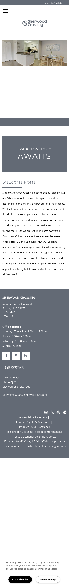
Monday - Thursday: (14, 331)
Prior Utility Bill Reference (34, 427)
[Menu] (5, 11)
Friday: (6, 336)
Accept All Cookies (20, 579)
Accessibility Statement (33, 417)
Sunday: (7, 346)
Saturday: (8, 341)
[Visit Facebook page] (28, 102)
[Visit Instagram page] (41, 102)
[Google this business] (34, 102)
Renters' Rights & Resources (33, 422)
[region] (34, 572)
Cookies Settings (48, 579)
